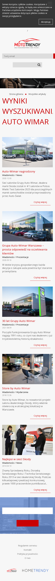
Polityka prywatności (27, 553)
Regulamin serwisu (27, 545)
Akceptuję (45, 21)
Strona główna (16, 94)
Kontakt (28, 549)
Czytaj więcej (40, 201)
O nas (28, 557)
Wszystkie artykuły (37, 94)
